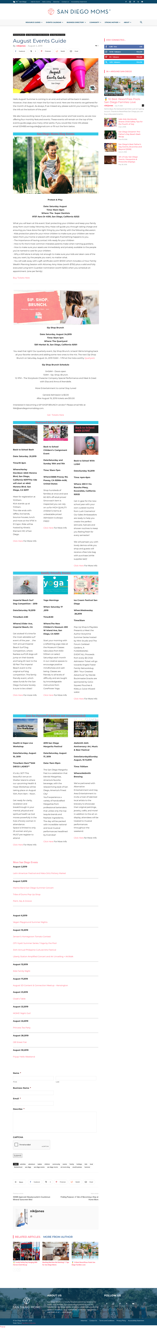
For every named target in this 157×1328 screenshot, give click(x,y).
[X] (138, 1)
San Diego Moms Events (58, 35)
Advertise (56, 2)
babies (40, 1164)
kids (86, 1164)
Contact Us (65, 2)
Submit (17, 1155)
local (91, 1164)
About (126, 22)
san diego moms (52, 1167)
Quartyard (89, 358)
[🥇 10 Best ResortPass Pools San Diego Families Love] (85, 1251)
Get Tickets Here (55, 415)
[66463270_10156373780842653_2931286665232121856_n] (25, 434)
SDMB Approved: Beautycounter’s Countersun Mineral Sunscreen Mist (31, 1198)
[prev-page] (14, 1269)
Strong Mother (111, 22)
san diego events (39, 1167)
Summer (87, 1167)
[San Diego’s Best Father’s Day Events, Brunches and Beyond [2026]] (110, 147)
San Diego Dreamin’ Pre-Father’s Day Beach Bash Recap (129, 134)
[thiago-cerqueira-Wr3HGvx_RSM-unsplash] (55, 165)
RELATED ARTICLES (27, 1236)
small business (77, 1167)
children (47, 1164)
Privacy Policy (121, 1321)
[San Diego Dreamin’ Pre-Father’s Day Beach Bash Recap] (110, 134)
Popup (2, 1327)
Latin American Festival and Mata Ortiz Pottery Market (39, 873)
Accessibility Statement (79, 2)
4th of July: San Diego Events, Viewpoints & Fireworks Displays (128, 159)
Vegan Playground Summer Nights (30, 922)
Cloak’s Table (19, 999)
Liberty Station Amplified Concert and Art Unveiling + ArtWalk (43, 956)
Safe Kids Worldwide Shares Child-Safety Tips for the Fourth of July (130, 121)
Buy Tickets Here (21, 278)
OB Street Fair (20, 1042)
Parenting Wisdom (19, 35)
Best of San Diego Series (114, 95)
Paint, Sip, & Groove (22, 901)
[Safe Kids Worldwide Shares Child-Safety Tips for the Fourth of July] (110, 122)
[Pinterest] (134, 1)
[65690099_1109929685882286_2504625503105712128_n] (55, 433)
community (56, 1164)
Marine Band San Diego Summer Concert (33, 888)
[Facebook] (126, 1)
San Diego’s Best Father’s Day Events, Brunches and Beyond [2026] (130, 146)
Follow (139, 52)
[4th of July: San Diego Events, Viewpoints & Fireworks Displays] (110, 160)
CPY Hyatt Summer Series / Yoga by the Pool (35, 943)
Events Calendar (53, 22)
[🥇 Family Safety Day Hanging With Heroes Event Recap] (26, 1251)
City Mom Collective (28, 1323)
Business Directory (75, 22)
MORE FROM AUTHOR (58, 1236)
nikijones (21, 46)
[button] (141, 22)
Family (72, 1164)
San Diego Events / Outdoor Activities (37, 35)
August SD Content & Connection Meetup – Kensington (40, 985)
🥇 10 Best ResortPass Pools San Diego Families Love (122, 101)
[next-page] (18, 1269)
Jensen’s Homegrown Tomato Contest (32, 936)
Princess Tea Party (22, 1028)
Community (94, 22)
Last (57, 1082)
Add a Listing (46, 2)
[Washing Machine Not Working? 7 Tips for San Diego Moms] (55, 1251)
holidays (79, 1164)
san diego (28, 1167)
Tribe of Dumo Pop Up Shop (26, 894)
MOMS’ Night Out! (22, 1013)
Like (140, 47)
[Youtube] (142, 1)
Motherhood (18, 1167)
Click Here (18, 541)
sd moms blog (65, 1167)
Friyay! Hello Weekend (24, 1057)
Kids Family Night (21, 971)
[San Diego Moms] (78, 11)
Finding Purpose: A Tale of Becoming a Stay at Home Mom (79, 1198)
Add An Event (35, 2)
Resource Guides (33, 22)
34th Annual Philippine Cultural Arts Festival (34, 950)
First (15, 1082)
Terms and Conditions (106, 1321)
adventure (31, 1164)
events (65, 1164)
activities (23, 1164)
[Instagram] (130, 1)
